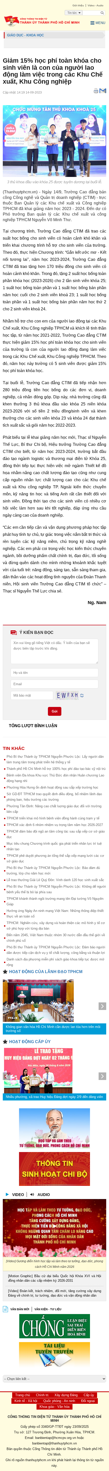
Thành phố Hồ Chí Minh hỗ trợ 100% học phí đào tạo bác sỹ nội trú (56, 769)
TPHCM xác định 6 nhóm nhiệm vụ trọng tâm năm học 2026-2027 (55, 825)
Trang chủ (22, 1395)
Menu (100, 23)
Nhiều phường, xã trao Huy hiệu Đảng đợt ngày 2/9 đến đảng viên (54, 1097)
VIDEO (18, 1194)
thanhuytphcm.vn (38, 1460)
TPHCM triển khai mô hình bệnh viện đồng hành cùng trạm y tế (53, 818)
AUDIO (44, 1194)
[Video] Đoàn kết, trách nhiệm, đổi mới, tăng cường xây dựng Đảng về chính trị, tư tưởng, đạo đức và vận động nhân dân (54, 1293)
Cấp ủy (89, 1395)
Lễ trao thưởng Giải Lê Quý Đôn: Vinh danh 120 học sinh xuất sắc (55, 880)
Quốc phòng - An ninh (59, 1401)
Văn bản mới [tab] (19, 1309)
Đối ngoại (88, 1401)
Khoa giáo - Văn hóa (54, 1407)
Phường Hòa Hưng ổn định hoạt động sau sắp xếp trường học (52, 787)
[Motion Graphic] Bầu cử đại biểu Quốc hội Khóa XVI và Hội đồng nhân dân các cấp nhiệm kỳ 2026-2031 (54, 1278)
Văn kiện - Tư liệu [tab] (47, 1309)
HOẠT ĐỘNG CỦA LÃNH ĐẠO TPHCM (45, 972)
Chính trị (42, 1395)
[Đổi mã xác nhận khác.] (82, 695)
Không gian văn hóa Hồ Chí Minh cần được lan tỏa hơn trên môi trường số (53, 1029)
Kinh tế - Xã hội (25, 1401)
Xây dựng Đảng (66, 1395)
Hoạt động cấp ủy (30, 1042)
